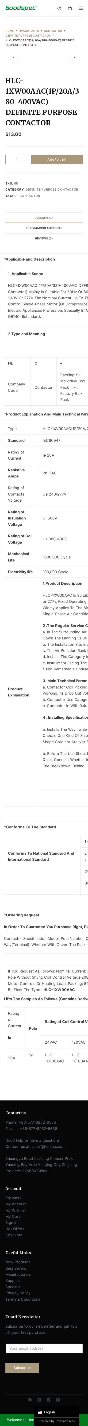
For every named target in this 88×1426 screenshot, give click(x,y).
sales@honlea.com (48, 1146)
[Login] (59, 8)
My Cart (12, 1216)
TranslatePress (65, 1421)
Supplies (12, 1280)
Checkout (14, 1235)
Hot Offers (14, 1228)
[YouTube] (58, 1400)
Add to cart (57, 159)
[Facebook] (30, 1400)
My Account (16, 1204)
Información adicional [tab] (44, 228)
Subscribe (22, 1367)
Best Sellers (15, 1268)
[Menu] (81, 8)
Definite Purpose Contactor (52, 189)
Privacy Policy (18, 1293)
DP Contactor (27, 196)
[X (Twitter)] (39, 1400)
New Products (18, 1262)
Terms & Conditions (22, 1299)
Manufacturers (18, 1274)
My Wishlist (15, 1210)
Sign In (11, 1222)
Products (13, 1197)
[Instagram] (48, 1400)
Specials (12, 1286)
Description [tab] (44, 217)
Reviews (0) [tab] (44, 238)
